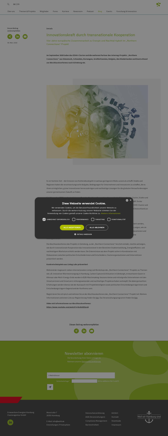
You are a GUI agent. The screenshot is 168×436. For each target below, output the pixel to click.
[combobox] (127, 200)
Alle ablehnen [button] (97, 227)
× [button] (130, 200)
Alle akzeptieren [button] (72, 227)
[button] (84, 234)
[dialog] (84, 218)
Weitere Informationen (111, 213)
